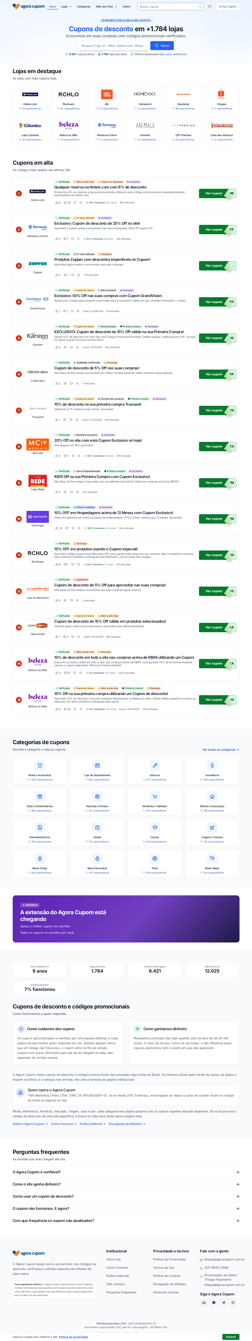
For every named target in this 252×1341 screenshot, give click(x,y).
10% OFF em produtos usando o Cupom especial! (95, 549)
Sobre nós (113, 1259)
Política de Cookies (166, 1276)
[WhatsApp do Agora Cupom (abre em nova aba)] (233, 1303)
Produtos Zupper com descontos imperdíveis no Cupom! (102, 259)
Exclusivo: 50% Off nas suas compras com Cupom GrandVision (108, 295)
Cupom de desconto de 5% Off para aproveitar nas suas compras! (110, 585)
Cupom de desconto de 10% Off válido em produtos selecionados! (110, 621)
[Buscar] (200, 6)
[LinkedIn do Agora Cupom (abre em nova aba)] (204, 1303)
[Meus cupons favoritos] (210, 6)
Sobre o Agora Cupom (28, 1124)
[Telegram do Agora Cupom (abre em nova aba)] (223, 1303)
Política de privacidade (73, 1336)
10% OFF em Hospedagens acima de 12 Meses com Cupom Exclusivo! (113, 512)
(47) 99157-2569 (216, 1267)
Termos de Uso (164, 1267)
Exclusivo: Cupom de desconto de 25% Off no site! (97, 223)
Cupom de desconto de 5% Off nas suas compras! (96, 368)
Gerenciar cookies (166, 1292)
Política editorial (91, 1124)
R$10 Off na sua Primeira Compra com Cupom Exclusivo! (102, 476)
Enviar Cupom (227, 6)
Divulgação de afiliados (125, 1124)
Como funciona (62, 1124)
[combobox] (113, 45)
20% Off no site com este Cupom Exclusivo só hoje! (98, 440)
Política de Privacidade (169, 1259)
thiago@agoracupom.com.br (224, 1259)
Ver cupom (214, 193)
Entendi (231, 1336)
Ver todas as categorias (219, 749)
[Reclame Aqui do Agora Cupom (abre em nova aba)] (214, 1303)
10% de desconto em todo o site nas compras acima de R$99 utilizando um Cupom (124, 657)
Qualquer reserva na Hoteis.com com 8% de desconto (100, 187)
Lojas (64, 6)
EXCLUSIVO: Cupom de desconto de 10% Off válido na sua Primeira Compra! (119, 332)
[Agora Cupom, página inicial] (29, 6)
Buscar (165, 45)
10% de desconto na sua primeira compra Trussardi (97, 404)
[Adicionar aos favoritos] (74, 203)
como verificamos (176, 54)
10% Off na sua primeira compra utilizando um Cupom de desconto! (111, 693)
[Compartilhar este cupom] (80, 203)
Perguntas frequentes (121, 1292)
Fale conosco (115, 1284)
